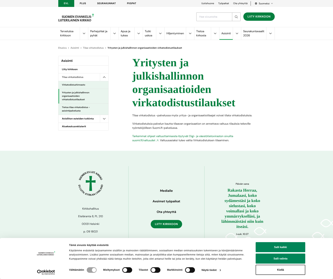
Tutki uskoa (148, 33)
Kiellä (280, 269)
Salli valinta (280, 258)
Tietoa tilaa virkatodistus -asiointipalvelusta (76, 109)
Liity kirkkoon (259, 16)
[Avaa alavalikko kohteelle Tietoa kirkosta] (215, 33)
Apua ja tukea (125, 33)
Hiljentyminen (175, 33)
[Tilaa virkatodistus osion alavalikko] (104, 77)
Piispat (131, 3)
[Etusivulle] (76, 17)
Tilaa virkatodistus (93, 48)
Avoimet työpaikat (166, 201)
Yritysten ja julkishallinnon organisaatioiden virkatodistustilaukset (75, 96)
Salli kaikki (280, 247)
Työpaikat (223, 3)
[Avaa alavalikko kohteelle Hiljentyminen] (190, 33)
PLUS (83, 3)
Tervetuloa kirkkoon (66, 33)
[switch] (127, 270)
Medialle (166, 191)
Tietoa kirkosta (201, 33)
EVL (66, 3)
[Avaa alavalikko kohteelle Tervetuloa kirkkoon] (84, 33)
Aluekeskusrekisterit (74, 126)
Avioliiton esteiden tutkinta (78, 118)
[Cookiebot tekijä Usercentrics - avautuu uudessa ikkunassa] (46, 272)
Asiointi (226, 33)
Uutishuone (207, 3)
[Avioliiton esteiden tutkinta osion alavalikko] (104, 119)
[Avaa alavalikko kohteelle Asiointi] (237, 33)
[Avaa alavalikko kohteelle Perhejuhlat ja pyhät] (114, 33)
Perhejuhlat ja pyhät (98, 33)
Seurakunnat (106, 3)
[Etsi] (236, 17)
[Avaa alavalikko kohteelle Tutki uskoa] (160, 33)
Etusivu (62, 48)
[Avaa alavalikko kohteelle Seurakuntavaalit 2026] (270, 33)
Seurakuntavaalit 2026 (253, 33)
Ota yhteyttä (240, 3)
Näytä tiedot (209, 270)
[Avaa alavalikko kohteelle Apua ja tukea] (138, 33)
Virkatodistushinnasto (73, 84)
